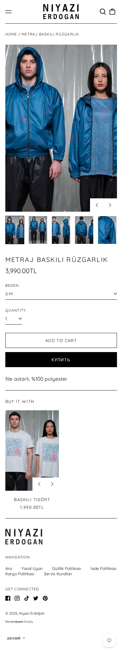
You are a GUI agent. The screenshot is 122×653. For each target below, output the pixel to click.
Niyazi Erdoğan (31, 613)
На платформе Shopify (19, 621)
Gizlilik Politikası (66, 568)
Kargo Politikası (19, 573)
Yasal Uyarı (32, 568)
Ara (8, 568)
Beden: (12, 285)
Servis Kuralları (58, 573)
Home (11, 34)
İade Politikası (103, 568)
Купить (61, 359)
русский (14, 638)
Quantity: (16, 310)
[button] (103, 12)
